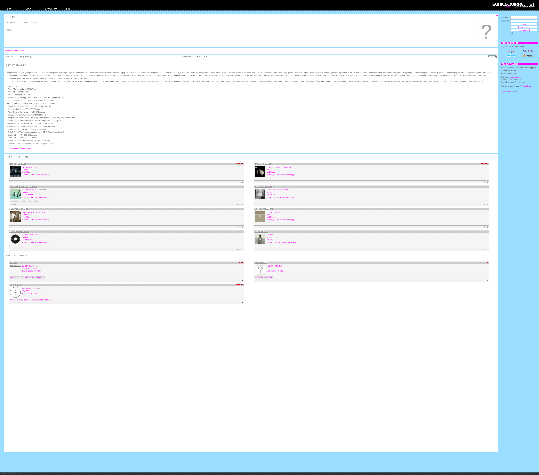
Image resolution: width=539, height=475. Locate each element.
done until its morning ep (279, 190)
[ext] (31, 266)
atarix (26, 170)
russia (36, 202)
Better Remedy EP (30, 190)
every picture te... (19, 209)
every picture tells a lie (33, 212)
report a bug (505, 7)
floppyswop (28, 240)
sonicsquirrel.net (506, 91)
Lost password (524, 30)
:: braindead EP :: (29, 167)
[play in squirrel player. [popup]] (492, 56)
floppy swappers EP (276, 212)
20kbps (27, 172)
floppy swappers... (264, 209)
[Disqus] (250, 342)
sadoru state (261, 232)
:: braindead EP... (17, 164)
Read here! (527, 86)
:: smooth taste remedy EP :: (280, 167)
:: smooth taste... (262, 164)
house (22, 202)
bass (29, 202)
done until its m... (263, 187)
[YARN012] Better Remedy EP (23, 187)
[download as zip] (240, 182)
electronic (14, 202)
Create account (524, 27)
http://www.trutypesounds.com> (19, 148)
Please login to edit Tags (14, 50)
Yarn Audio (28, 194)
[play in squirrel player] (15, 171)
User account (516, 77)
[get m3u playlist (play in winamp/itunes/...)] (242, 182)
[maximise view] (496, 16)
